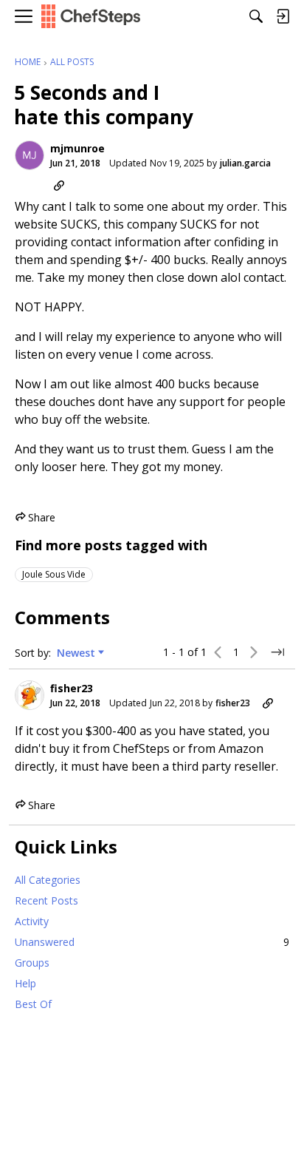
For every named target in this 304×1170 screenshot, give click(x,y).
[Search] (256, 16)
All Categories (47, 880)
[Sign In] (282, 16)
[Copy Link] (59, 185)
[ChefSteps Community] (90, 16)
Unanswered (152, 942)
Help (25, 983)
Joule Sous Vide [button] (54, 574)
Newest (76, 653)
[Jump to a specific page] (277, 652)
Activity (32, 921)
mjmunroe (77, 148)
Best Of (33, 1004)
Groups (32, 963)
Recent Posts (46, 900)
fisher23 (71, 688)
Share (35, 518)
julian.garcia (245, 163)
